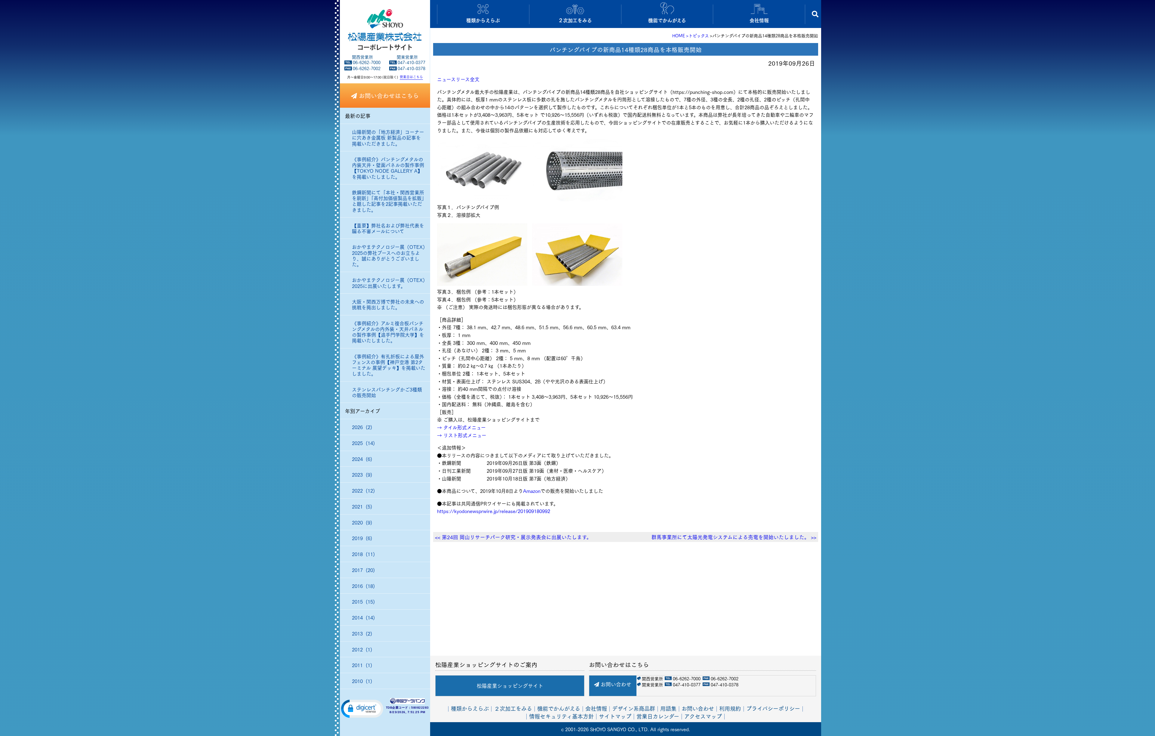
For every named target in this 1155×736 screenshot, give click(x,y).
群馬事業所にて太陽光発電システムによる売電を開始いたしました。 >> (733, 537)
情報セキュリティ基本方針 (561, 715)
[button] (362, 708)
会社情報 (596, 708)
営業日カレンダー (657, 715)
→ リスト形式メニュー (461, 435)
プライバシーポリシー (773, 708)
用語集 (668, 708)
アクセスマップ (703, 715)
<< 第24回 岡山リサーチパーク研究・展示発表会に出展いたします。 (513, 537)
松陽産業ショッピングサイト (510, 686)
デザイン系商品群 (633, 708)
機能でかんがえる (558, 708)
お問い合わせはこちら (388, 95)
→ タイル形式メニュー (461, 427)
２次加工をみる (513, 708)
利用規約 (730, 708)
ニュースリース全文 (458, 79)
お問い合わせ (615, 684)
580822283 (420, 707)
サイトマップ (615, 715)
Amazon (532, 490)
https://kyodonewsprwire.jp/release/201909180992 (493, 511)
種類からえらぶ (470, 708)
